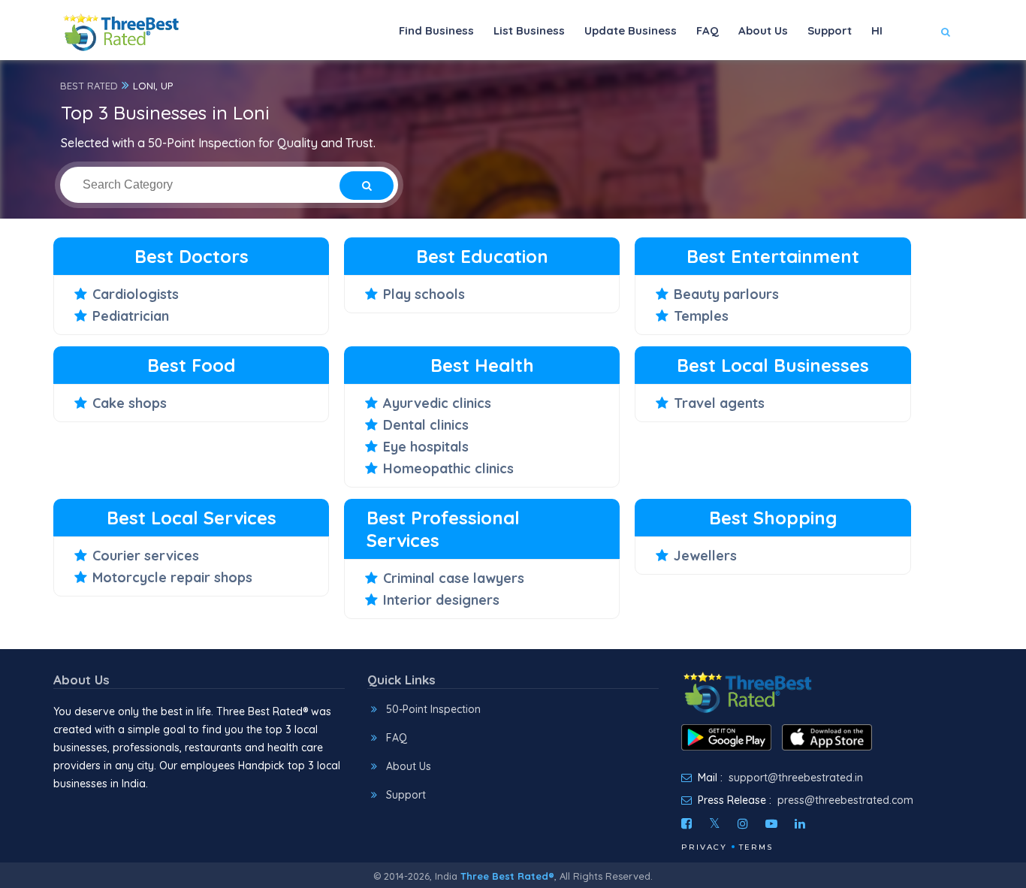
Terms (756, 847)
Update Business (630, 30)
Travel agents (719, 403)
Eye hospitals (426, 446)
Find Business (436, 30)
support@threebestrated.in (796, 777)
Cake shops (129, 403)
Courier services (145, 555)
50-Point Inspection (433, 709)
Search (916, 76)
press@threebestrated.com (845, 800)
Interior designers (441, 600)
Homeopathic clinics (448, 468)
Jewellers (705, 555)
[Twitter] (714, 823)
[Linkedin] (800, 823)
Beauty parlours (726, 294)
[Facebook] (686, 823)
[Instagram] (743, 823)
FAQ (707, 30)
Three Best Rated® (507, 876)
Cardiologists (135, 294)
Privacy (704, 847)
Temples (701, 316)
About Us (763, 30)
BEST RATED (89, 86)
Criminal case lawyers (453, 578)
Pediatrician (130, 316)
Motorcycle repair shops (172, 577)
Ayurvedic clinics (437, 403)
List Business (529, 30)
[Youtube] (771, 823)
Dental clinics (426, 424)
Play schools (424, 294)
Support (829, 30)
